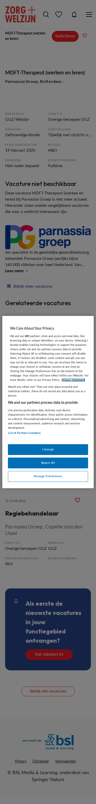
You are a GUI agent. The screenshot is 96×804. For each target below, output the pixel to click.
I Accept (48, 449)
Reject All (48, 462)
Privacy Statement (73, 380)
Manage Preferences (48, 476)
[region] (47, 402)
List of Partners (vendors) (24, 433)
